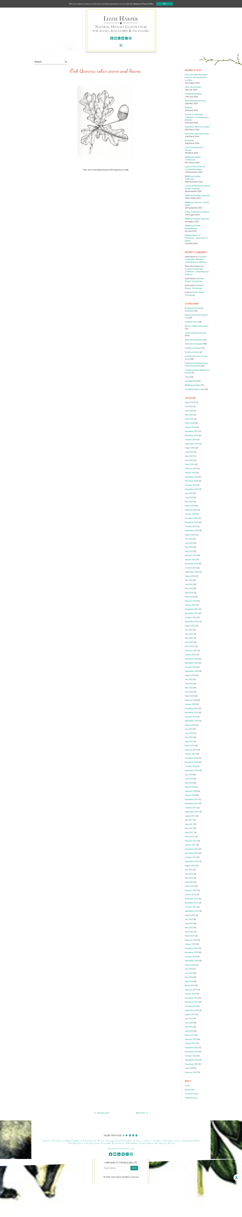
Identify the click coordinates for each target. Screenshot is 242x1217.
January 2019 (190, 754)
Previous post (103, 1113)
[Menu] (120, 45)
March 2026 (190, 423)
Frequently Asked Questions (142, 1143)
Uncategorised (191, 381)
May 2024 (189, 501)
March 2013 (190, 1035)
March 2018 (190, 787)
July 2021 (189, 630)
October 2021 (191, 617)
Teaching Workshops (113, 1143)
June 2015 (189, 923)
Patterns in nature (192, 352)
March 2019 (190, 745)
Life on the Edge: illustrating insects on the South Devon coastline (196, 77)
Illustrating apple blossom (195, 101)
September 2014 (192, 960)
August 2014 (190, 965)
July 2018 (189, 774)
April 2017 (189, 832)
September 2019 (192, 721)
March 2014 (190, 985)
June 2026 (189, 410)
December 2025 (191, 431)
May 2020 (189, 688)
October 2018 (191, 766)
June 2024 (189, 497)
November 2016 (191, 853)
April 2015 (189, 932)
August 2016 (190, 865)
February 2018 (191, 791)
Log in (187, 1085)
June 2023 (189, 543)
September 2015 (192, 911)
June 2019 (189, 733)
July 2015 (189, 919)
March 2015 (190, 936)
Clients (157, 1140)
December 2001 (191, 1064)
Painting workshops (193, 348)
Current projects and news (195, 333)
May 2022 (189, 588)
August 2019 (190, 725)
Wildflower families (192, 385)
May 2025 (189, 456)
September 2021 (192, 621)
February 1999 (191, 1072)
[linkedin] (119, 38)
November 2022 (191, 563)
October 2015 (191, 907)
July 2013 (189, 1018)
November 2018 (191, 762)
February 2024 (191, 510)
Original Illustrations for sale (122, 1140)
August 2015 (190, 915)
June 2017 (189, 824)
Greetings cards (171, 1140)
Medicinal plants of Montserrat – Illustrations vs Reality (196, 238)
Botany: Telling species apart (196, 326)
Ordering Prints (191, 1140)
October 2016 (191, 857)
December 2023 (191, 518)
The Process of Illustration (83, 1143)
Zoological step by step (194, 389)
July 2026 (189, 406)
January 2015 (190, 944)
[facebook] (111, 38)
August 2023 (190, 535)
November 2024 (191, 481)
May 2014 (189, 977)
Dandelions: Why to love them (197, 127)
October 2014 (191, 956)
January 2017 (190, 845)
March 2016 (190, 886)
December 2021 (191, 609)
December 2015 (191, 899)
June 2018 (189, 779)
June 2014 (189, 973)
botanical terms (191, 322)
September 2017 (192, 812)
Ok (164, 4)
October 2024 (191, 485)
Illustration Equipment (194, 340)
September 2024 (192, 489)
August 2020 (190, 675)
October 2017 (191, 808)
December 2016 (191, 849)
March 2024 (190, 506)
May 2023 (189, 547)
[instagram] (130, 38)
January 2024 (190, 514)
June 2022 (189, 584)
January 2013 (190, 1043)
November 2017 (191, 803)
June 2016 (189, 874)
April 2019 (189, 741)
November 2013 (191, 1002)
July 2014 (189, 969)
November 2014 (191, 952)
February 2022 (191, 601)
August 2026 (190, 402)
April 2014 (189, 981)
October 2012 (191, 1056)
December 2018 (191, 758)
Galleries (56, 1140)
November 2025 (191, 435)
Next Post (140, 1113)
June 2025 (189, 452)
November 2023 (191, 522)
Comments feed (191, 1094)
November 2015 (191, 903)
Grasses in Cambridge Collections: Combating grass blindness (197, 117)
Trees (187, 377)
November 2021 (191, 613)
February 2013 (191, 1039)
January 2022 (190, 605)
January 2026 (190, 427)
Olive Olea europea (193, 87)
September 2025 (192, 444)
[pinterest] (126, 38)
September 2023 (192, 530)
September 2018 (192, 770)
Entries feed (190, 1089)
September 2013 (192, 1010)
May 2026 (189, 415)
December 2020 (191, 659)
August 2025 (190, 448)
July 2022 (189, 580)
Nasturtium (189, 140)
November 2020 (191, 663)
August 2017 (190, 816)
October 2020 (191, 667)
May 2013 (189, 1027)
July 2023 (189, 539)
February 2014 (191, 989)
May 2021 (189, 638)
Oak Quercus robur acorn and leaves (105, 71)
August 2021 (190, 626)
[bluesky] (122, 38)
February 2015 (191, 940)
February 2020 (191, 700)
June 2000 (189, 1068)
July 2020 (189, 679)
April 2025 (189, 460)
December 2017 (191, 799)
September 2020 (192, 671)
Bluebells (188, 107)
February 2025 (191, 468)
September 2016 (192, 861)
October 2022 (191, 568)
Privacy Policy (167, 1143)
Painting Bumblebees (193, 94)
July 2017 (189, 820)
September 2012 (192, 1060)
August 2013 (190, 1014)
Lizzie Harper (121, 18)
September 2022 (192, 572)
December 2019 (191, 708)
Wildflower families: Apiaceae (197, 219)
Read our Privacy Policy (143, 4)
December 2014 (191, 948)
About (45, 1140)
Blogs (100, 1140)
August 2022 (190, 576)
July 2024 (189, 493)
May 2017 (189, 828)
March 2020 (190, 696)
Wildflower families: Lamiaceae (197, 195)
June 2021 (189, 634)
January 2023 (190, 559)
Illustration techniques (194, 344)
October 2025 (191, 439)
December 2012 (191, 1047)
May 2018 (189, 783)
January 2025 (190, 472)
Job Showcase (88, 1140)
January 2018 (190, 795)
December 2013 (191, 998)
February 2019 (191, 750)
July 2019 (189, 729)
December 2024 (191, 477)
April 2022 (189, 592)
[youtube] (115, 38)
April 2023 (189, 551)
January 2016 (190, 894)
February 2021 (191, 650)
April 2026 (189, 419)
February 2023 (191, 555)
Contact (146, 1140)
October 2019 (191, 717)
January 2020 (190, 704)
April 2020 (189, 692)
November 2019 (191, 712)
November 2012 (191, 1051)
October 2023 (191, 526)
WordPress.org (191, 1098)
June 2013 (189, 1023)
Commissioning (71, 1140)
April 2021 (189, 642)
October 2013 (191, 1006)
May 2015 (189, 927)
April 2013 (189, 1031)
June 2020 (189, 683)
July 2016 (189, 869)
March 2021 (190, 646)
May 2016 (189, 878)
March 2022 (190, 597)
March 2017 (190, 836)
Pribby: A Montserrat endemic (197, 212)
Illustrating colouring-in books (197, 133)
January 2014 (190, 994)
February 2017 (191, 841)
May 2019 (189, 737)
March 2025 (190, 464)
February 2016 (191, 890)
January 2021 (190, 654)
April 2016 (189, 882)
